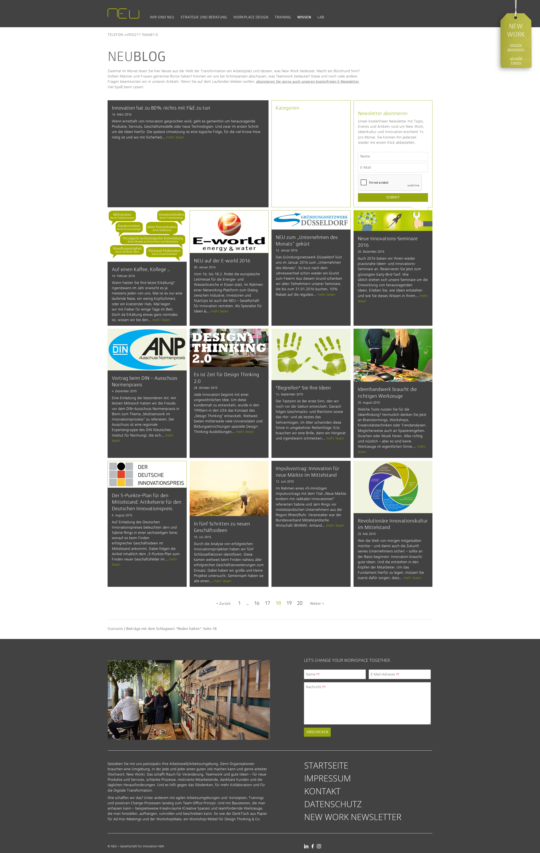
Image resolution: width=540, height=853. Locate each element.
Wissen (304, 17)
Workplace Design (250, 17)
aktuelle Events (516, 60)
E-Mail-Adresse (385, 674)
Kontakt (322, 791)
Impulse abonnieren (516, 47)
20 (299, 603)
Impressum (327, 778)
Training (283, 17)
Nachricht (315, 687)
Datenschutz (333, 804)
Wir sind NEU (162, 17)
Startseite (115, 629)
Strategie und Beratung (204, 17)
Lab (320, 17)
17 (267, 603)
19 (289, 603)
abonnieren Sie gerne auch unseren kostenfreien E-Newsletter (307, 82)
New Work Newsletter (352, 817)
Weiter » (317, 604)
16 (256, 603)
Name (312, 674)
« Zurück (223, 604)
